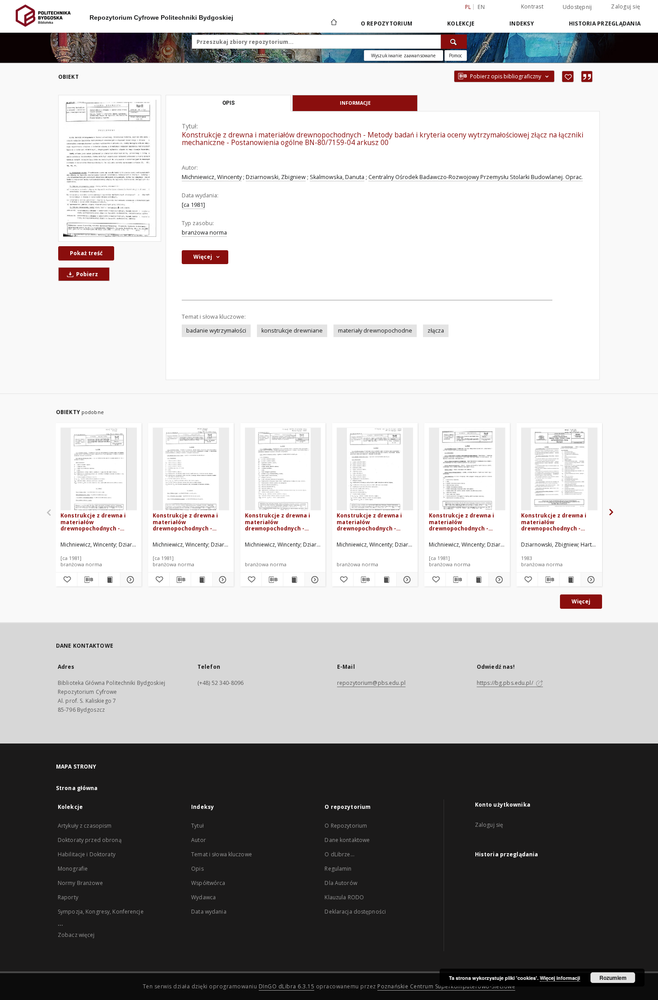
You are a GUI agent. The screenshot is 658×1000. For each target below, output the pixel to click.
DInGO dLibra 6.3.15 (287, 986)
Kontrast (532, 6)
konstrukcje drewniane (292, 330)
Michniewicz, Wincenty (212, 177)
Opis (197, 868)
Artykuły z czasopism (84, 825)
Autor (198, 840)
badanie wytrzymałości (216, 330)
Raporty (68, 897)
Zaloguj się (625, 6)
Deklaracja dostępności (355, 911)
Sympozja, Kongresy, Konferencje (101, 911)
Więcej (581, 601)
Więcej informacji (560, 977)
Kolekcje (460, 23)
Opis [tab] (228, 103)
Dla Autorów (341, 883)
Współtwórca (208, 883)
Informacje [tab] (355, 102)
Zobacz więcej (76, 935)
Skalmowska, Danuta (337, 177)
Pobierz (86, 274)
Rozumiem (613, 978)
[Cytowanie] (587, 76)
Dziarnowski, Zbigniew (276, 177)
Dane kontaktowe (347, 840)
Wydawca (203, 897)
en (481, 7)
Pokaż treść (86, 253)
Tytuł (197, 825)
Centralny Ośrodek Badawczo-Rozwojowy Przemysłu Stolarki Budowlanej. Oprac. (475, 177)
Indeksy (521, 23)
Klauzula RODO (344, 897)
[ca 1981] (193, 205)
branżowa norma (204, 232)
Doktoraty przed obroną (90, 840)
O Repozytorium (346, 825)
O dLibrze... (339, 854)
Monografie (73, 868)
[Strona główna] (333, 23)
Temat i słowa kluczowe (221, 854)
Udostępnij (577, 7)
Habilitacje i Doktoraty (86, 854)
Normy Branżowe (80, 883)
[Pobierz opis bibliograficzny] (87, 579)
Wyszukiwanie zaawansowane (403, 55)
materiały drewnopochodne (375, 330)
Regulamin (338, 868)
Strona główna (77, 788)
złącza (435, 330)
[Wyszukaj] (454, 41)
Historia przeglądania (605, 23)
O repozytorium (387, 23)
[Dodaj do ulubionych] (568, 76)
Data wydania (208, 911)
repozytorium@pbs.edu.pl (371, 683)
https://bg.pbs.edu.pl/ (505, 683)
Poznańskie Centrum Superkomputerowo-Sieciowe (446, 986)
